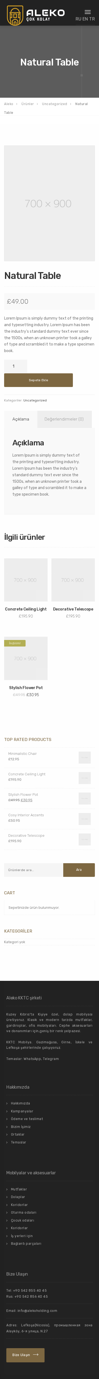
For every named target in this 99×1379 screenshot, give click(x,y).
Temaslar (18, 1142)
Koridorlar (19, 1205)
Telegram (51, 1059)
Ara (79, 870)
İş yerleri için (22, 1236)
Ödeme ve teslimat (27, 1119)
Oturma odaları (24, 1212)
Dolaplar (18, 1197)
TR (92, 19)
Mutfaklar (19, 1189)
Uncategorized (35, 400)
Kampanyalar (22, 1111)
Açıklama (20, 419)
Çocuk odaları (22, 1220)
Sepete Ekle (38, 380)
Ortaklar (18, 1134)
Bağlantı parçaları (26, 1244)
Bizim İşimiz (21, 1127)
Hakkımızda (20, 1103)
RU (79, 19)
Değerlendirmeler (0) (64, 419)
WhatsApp (32, 1059)
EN (85, 19)
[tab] (19, 419)
